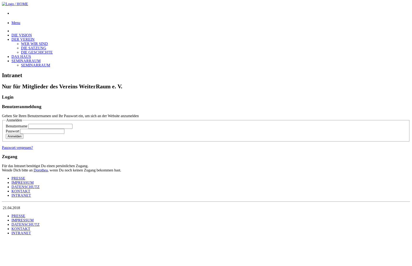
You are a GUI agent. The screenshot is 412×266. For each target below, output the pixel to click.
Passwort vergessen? (17, 148)
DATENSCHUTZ (25, 187)
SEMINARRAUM (26, 61)
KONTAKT (20, 191)
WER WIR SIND (34, 44)
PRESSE (18, 178)
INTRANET (21, 195)
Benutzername (16, 126)
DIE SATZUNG (33, 48)
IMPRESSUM (22, 183)
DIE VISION (21, 35)
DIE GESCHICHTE (37, 52)
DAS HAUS (21, 57)
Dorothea (41, 170)
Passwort (12, 131)
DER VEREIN (23, 39)
